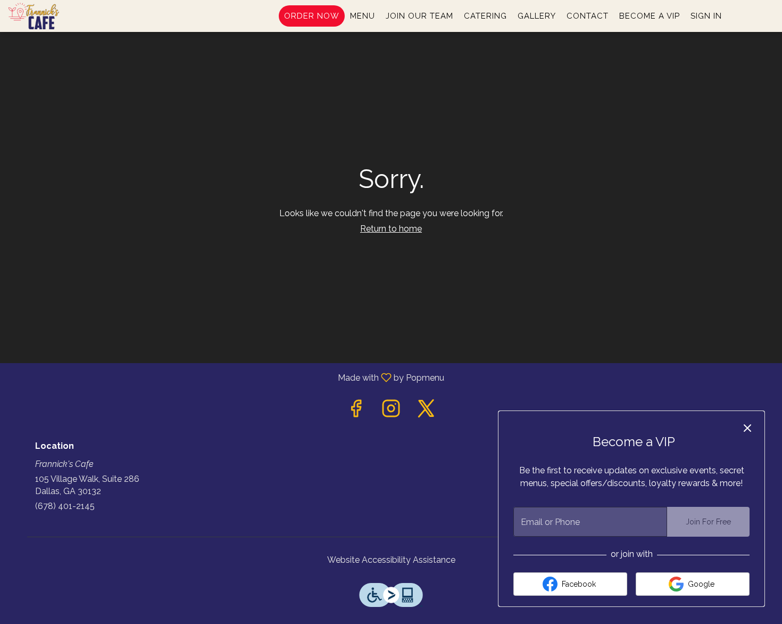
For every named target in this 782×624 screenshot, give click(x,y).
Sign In (706, 16)
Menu (362, 16)
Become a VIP (649, 16)
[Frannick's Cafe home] (56, 16)
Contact (588, 16)
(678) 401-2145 (65, 506)
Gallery (537, 16)
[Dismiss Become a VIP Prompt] (747, 428)
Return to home (391, 229)
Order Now (311, 16)
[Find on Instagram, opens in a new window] (391, 411)
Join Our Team (419, 16)
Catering (485, 16)
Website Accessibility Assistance (391, 560)
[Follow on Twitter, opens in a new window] (426, 411)
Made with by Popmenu (226, 377)
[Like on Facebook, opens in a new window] (355, 411)
